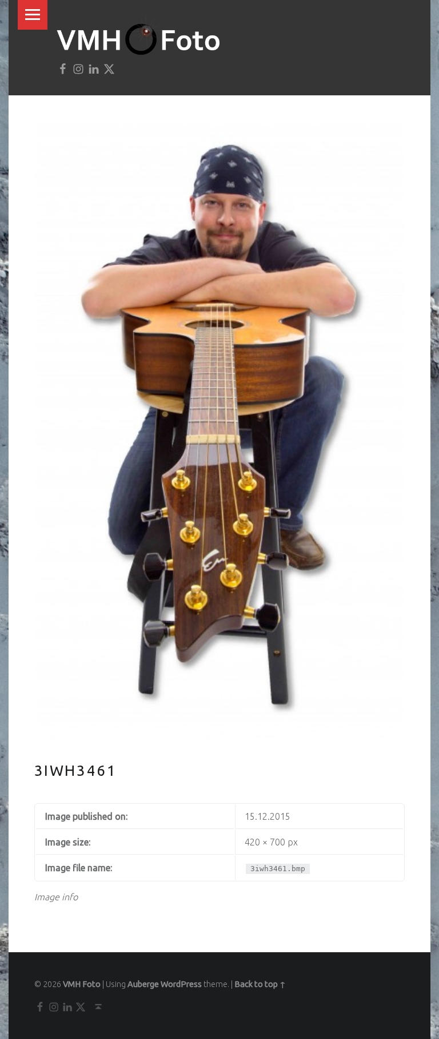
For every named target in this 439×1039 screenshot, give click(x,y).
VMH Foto (82, 984)
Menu (32, 15)
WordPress (181, 984)
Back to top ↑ (260, 984)
